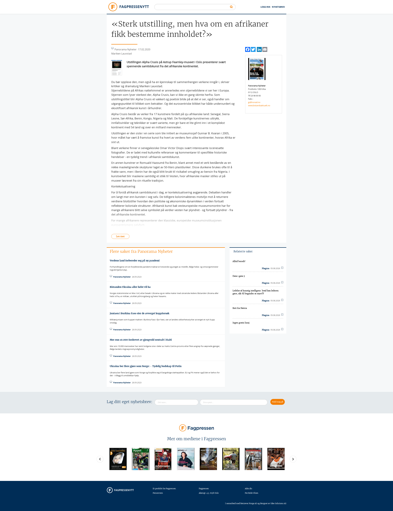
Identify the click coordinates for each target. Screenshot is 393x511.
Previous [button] (99, 459)
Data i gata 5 (239, 276)
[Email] (264, 49)
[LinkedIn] (259, 49)
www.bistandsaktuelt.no (259, 105)
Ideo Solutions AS (278, 503)
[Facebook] (247, 49)
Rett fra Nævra (240, 308)
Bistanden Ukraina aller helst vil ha (130, 287)
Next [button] (293, 459)
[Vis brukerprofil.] (257, 68)
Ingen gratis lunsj (241, 322)
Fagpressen (204, 488)
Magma (265, 268)
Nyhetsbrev (278, 7)
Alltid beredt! (239, 261)
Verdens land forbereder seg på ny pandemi (135, 260)
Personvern (158, 493)
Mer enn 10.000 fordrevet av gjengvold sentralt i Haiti (141, 339)
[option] (118, 459)
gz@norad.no (254, 102)
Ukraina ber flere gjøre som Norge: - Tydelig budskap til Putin (145, 366)
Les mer (120, 236)
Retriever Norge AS (248, 503)
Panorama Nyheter (122, 277)
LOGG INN (265, 7)
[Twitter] (253, 49)
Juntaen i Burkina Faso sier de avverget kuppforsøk (139, 313)
